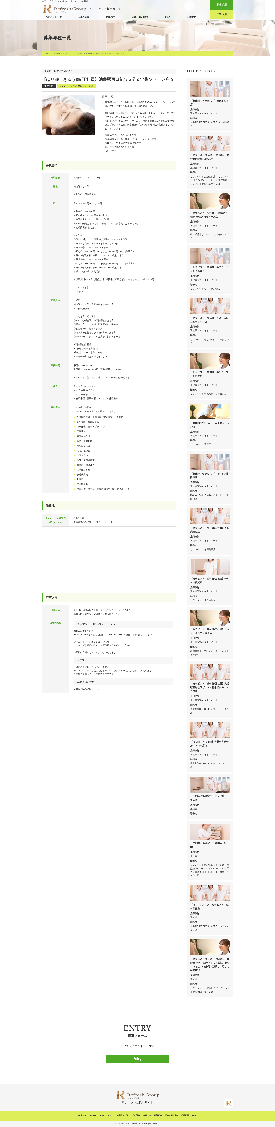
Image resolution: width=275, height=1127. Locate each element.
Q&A (167, 17)
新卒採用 (222, 4)
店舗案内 (191, 17)
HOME (46, 53)
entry (137, 1059)
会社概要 (185, 1115)
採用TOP (82, 1115)
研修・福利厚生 (140, 17)
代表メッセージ (53, 17)
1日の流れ (83, 17)
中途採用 (222, 14)
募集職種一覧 (59, 53)
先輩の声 (110, 17)
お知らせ (93, 1115)
